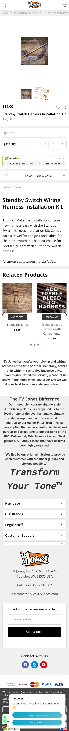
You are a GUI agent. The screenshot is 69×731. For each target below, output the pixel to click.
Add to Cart (17, 317)
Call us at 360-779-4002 (34, 585)
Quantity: (9, 144)
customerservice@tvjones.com (34, 594)
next (65, 314)
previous (3, 314)
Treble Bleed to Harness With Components (51, 329)
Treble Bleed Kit (17, 325)
